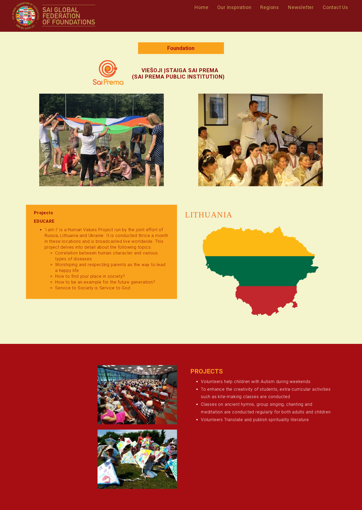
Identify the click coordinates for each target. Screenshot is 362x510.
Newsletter (301, 7)
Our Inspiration (234, 7)
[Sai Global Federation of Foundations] (53, 16)
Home (201, 7)
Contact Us (335, 7)
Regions (269, 7)
